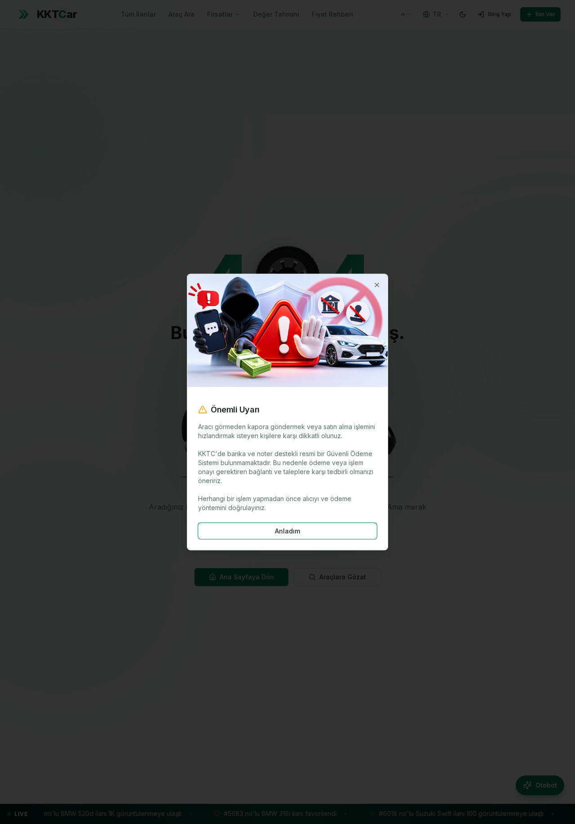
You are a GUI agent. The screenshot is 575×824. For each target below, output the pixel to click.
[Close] (376, 285)
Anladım (287, 530)
